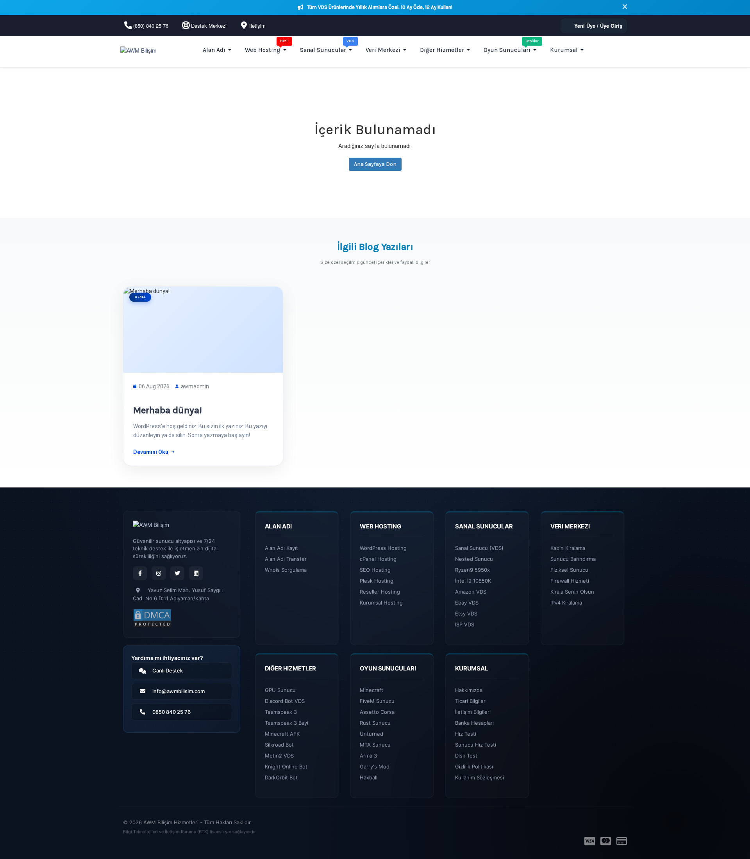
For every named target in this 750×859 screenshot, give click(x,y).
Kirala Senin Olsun (572, 592)
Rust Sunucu (375, 723)
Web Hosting (267, 46)
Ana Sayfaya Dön (375, 164)
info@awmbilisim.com (178, 691)
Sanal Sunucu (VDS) (479, 548)
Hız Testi (465, 734)
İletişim (257, 25)
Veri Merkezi (383, 49)
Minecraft (371, 690)
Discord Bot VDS (285, 701)
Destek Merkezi (209, 25)
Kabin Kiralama (567, 548)
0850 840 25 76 (171, 712)
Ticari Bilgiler (470, 701)
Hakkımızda (468, 690)
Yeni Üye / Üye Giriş (598, 25)
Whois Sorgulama (286, 570)
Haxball (368, 777)
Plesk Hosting (376, 581)
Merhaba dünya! (167, 410)
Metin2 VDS (279, 755)
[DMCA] (152, 618)
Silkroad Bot (279, 745)
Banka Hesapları (474, 723)
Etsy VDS (466, 613)
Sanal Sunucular (327, 46)
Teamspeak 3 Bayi (286, 723)
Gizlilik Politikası (474, 766)
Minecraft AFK (282, 734)
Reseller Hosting (380, 592)
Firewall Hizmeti (569, 581)
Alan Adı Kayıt (281, 548)
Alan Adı (214, 49)
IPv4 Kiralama (566, 602)
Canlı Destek (167, 670)
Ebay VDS (467, 602)
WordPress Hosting (383, 548)
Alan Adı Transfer (286, 559)
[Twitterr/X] (177, 573)
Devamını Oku (150, 452)
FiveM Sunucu (377, 701)
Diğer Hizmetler (442, 49)
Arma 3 (368, 755)
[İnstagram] (159, 573)
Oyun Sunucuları (511, 46)
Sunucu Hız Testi (475, 745)
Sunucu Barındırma (573, 559)
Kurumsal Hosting (381, 602)
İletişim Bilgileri (473, 712)
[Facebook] (140, 573)
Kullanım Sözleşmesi (479, 777)
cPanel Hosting (378, 559)
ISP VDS (464, 624)
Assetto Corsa (377, 712)
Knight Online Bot (286, 766)
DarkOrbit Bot (281, 777)
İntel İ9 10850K (473, 581)
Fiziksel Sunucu (569, 570)
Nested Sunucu (474, 559)
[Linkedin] (196, 573)
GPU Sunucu (280, 690)
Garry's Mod (374, 766)
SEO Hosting (375, 570)
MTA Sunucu (375, 745)
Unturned (371, 734)
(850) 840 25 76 (150, 25)
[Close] (625, 7)
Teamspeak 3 (281, 712)
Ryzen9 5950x (472, 570)
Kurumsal (564, 49)
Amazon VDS (470, 592)
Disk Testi (467, 755)
